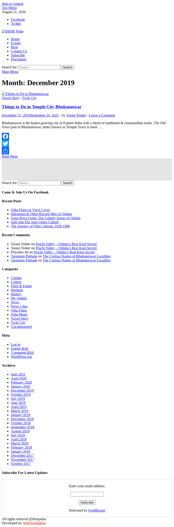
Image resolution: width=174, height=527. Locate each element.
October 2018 (21, 423)
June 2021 (18, 374)
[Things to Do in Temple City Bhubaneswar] (87, 94)
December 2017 (22, 455)
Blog (14, 47)
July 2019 (18, 399)
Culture (16, 282)
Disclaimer (18, 59)
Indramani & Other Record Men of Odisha (41, 214)
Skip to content (12, 4)
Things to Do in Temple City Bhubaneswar (41, 106)
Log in (15, 344)
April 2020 (19, 378)
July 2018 (18, 435)
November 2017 (22, 460)
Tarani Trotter (76, 115)
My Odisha (19, 298)
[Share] (87, 150)
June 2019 (18, 403)
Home (15, 39)
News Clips (19, 306)
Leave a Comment (102, 115)
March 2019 (19, 411)
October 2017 (21, 464)
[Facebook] (87, 136)
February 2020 (21, 382)
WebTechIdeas (34, 523)
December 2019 (22, 390)
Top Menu (9, 8)
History (16, 294)
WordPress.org (21, 357)
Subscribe (18, 55)
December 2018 (22, 419)
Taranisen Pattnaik (24, 256)
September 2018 (22, 427)
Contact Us (19, 51)
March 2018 (19, 443)
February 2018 (21, 447)
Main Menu (10, 72)
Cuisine (16, 278)
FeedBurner (96, 510)
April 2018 (19, 439)
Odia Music (19, 314)
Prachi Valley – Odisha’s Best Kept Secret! (66, 244)
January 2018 (20, 451)
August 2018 (20, 431)
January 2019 (20, 415)
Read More (10, 156)
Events (16, 43)
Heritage (17, 290)
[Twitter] (87, 143)
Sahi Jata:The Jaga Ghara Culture (35, 222)
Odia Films (19, 310)
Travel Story (10, 98)
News (15, 302)
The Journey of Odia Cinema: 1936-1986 (40, 226)
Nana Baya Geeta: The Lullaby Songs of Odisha (45, 218)
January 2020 (20, 386)
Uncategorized (21, 327)
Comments (22, 352)
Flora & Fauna (21, 286)
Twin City (29, 98)
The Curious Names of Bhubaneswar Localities (77, 256)
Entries (19, 348)
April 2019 (19, 407)
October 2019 (21, 394)
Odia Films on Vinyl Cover (30, 210)
